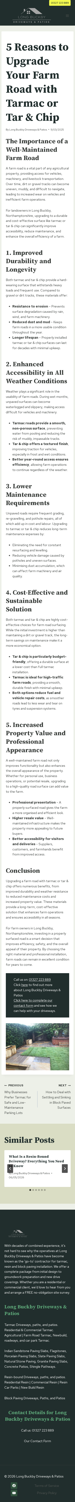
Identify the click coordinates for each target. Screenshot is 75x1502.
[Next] (65, 1168)
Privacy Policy (47, 1493)
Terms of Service (46, 1486)
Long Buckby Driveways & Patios (28, 129)
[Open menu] (67, 15)
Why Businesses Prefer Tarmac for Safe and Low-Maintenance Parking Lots (17, 1099)
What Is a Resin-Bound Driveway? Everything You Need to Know (36, 1161)
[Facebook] (14, 1485)
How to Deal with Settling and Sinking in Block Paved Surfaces (56, 1097)
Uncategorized (17, 37)
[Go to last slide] (10, 1168)
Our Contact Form (37, 1441)
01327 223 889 (60, 3)
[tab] (30, 1190)
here (24, 985)
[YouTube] (14, 1493)
